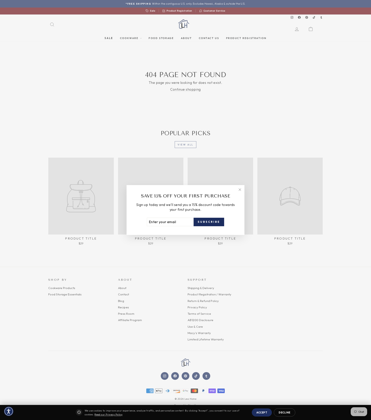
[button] (9, 411)
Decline (284, 412)
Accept (261, 412)
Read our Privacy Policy (108, 414)
